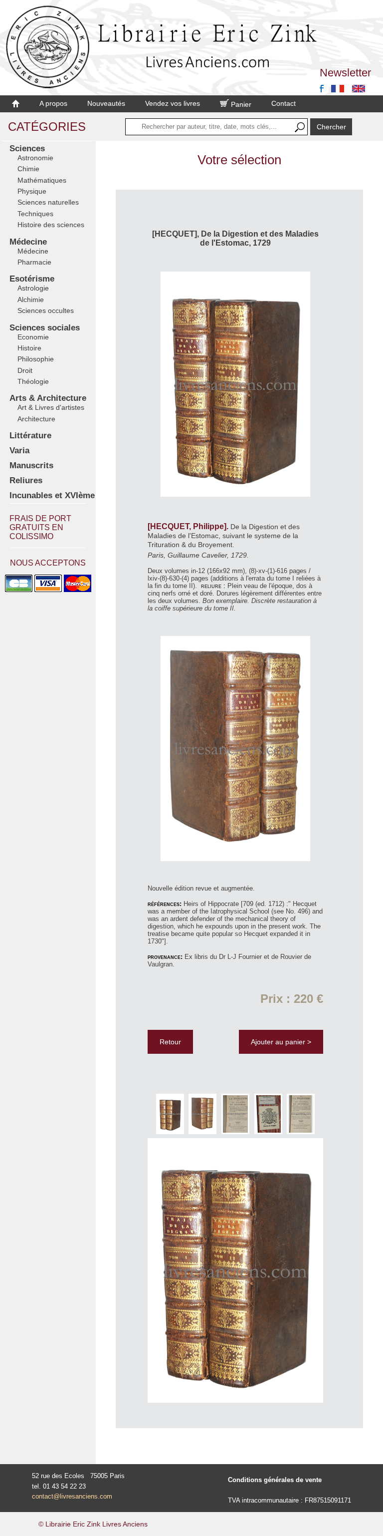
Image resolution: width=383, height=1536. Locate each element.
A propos (53, 103)
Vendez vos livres (172, 103)
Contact (283, 103)
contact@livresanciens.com (72, 1496)
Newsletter (345, 72)
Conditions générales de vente (275, 1480)
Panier (240, 104)
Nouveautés (106, 103)
